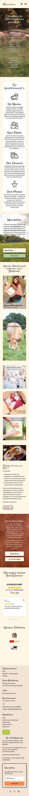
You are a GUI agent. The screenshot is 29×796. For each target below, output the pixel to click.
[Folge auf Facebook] (14, 791)
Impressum (5, 726)
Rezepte (4, 676)
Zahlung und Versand (8, 683)
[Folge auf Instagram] (18, 791)
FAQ (3, 671)
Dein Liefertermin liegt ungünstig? (12, 685)
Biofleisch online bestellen (10, 673)
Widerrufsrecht (6, 724)
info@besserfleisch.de (14, 709)
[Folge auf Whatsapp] (3, 704)
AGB (3, 718)
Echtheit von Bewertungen (10, 720)
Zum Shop (7, 507)
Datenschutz (6, 722)
